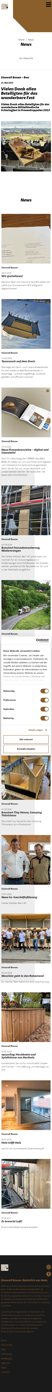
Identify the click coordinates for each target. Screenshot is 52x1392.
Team (3, 1368)
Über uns (5, 1363)
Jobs (3, 1349)
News (3, 1340)
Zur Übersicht (26, 58)
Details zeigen (35, 730)
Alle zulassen (26, 739)
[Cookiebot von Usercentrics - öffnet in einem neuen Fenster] (37, 640)
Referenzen (6, 1358)
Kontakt (5, 1372)
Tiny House (6, 1345)
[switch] (44, 700)
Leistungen (6, 1354)
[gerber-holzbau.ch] (4, 9)
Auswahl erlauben (26, 749)
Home (21, 39)
